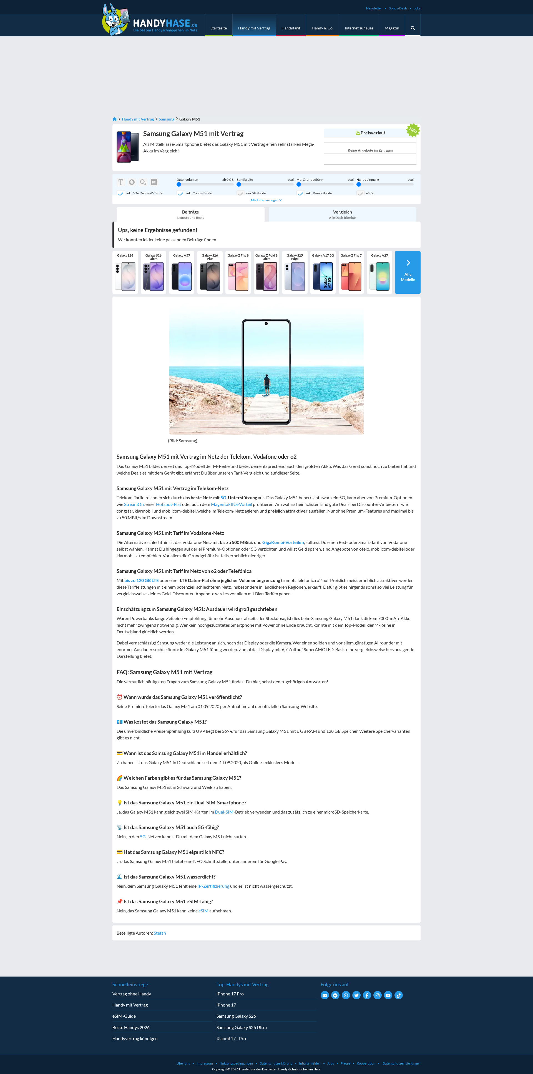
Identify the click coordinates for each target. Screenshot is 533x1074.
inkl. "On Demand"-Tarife (144, 193)
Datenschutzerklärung (276, 1063)
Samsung (166, 119)
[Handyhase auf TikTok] (398, 995)
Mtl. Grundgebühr (325, 179)
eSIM (370, 193)
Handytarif (290, 28)
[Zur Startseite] (114, 119)
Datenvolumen (205, 179)
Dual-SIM (224, 811)
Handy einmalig (385, 179)
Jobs (417, 8)
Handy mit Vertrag (254, 28)
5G (223, 497)
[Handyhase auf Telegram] (335, 995)
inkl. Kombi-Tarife (319, 193)
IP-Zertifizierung (213, 886)
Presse (345, 1063)
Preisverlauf (373, 132)
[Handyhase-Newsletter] (325, 995)
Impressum (205, 1063)
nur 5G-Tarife (256, 193)
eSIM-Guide (124, 1015)
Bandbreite (265, 179)
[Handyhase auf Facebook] (367, 995)
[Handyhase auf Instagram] (377, 995)
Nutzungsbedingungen (236, 1063)
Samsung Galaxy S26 (236, 1015)
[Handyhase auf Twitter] (356, 995)
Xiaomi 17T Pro (231, 1038)
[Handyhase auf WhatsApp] (346, 995)
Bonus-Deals (398, 8)
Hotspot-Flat (168, 504)
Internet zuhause (359, 28)
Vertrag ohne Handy (131, 993)
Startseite (218, 28)
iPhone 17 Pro (230, 993)
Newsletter (374, 8)
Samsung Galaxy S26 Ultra (242, 1027)
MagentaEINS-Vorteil (231, 504)
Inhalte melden (310, 1063)
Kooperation (366, 1063)
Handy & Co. (322, 28)
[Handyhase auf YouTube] (388, 995)
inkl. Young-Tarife (199, 193)
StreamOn (134, 504)
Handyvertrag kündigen (135, 1038)
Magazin (392, 28)
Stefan (160, 932)
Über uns (183, 1063)
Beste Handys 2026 (131, 1027)
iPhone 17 (226, 1004)
